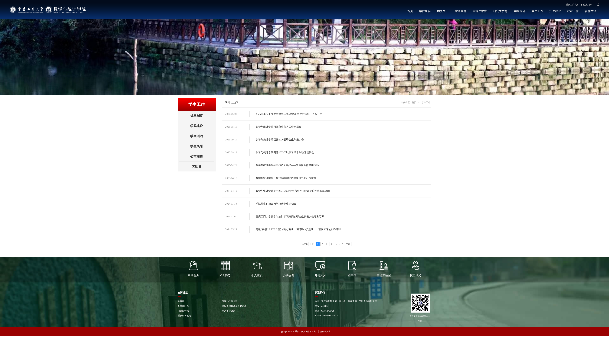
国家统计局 (183, 311)
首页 (410, 11)
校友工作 (573, 11)
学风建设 (196, 126)
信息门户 (587, 5)
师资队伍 (443, 11)
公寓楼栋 (196, 156)
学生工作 (537, 11)
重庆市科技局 (184, 315)
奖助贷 (196, 166)
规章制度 (196, 115)
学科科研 (519, 11)
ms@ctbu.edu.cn (330, 315)
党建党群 (460, 11)
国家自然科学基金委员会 (234, 306)
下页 (348, 244)
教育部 (181, 301)
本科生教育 (480, 11)
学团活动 (196, 136)
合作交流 (590, 11)
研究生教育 (500, 11)
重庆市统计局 (228, 311)
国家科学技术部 (230, 301)
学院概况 (425, 11)
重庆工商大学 (572, 5)
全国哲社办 (183, 306)
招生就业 (555, 11)
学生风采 (196, 146)
